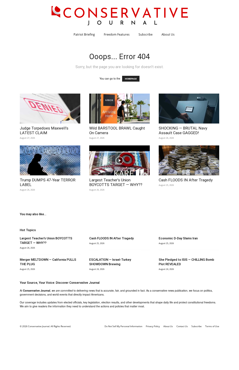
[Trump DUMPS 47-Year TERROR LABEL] (50, 160)
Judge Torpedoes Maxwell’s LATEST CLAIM (44, 130)
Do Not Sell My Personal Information (123, 326)
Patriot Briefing (84, 34)
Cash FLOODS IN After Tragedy (186, 180)
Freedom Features (117, 34)
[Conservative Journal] (119, 15)
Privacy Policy (153, 326)
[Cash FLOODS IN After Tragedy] (189, 160)
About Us (168, 34)
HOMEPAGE (131, 78)
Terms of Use (212, 326)
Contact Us (182, 326)
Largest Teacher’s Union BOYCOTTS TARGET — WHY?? (115, 182)
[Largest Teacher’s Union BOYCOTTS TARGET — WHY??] (119, 160)
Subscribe (146, 34)
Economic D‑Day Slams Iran (178, 238)
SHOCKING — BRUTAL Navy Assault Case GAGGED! (183, 130)
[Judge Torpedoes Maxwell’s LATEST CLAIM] (50, 109)
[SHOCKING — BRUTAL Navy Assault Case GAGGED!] (189, 109)
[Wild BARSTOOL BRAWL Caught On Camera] (119, 109)
